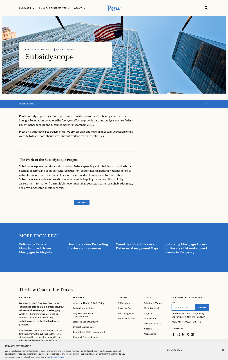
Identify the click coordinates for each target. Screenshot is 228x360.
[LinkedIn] (183, 334)
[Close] (223, 350)
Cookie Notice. (57, 357)
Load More (82, 202)
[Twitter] (187, 334)
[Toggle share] (207, 104)
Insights (122, 297)
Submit (202, 307)
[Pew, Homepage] (114, 8)
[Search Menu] (206, 8)
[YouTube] (192, 334)
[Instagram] (178, 334)
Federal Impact (100, 131)
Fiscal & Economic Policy (39, 49)
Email (174, 302)
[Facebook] (173, 334)
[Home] (46, 289)
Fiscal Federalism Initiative (54, 131)
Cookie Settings (174, 350)
